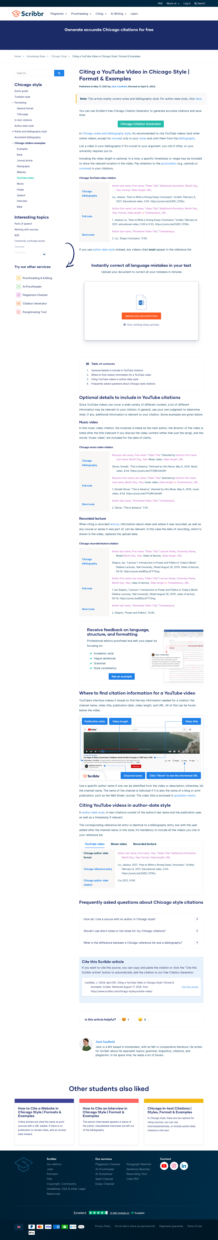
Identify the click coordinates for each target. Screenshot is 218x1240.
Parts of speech (23, 223)
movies (116, 138)
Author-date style (24, 125)
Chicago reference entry (98, 869)
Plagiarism (57, 13)
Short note (88, 234)
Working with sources (26, 229)
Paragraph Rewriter (139, 1164)
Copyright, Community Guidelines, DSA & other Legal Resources (66, 1188)
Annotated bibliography (27, 137)
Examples (22, 148)
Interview (22, 200)
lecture (114, 524)
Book (19, 154)
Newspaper (23, 166)
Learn (134, 13)
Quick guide (21, 90)
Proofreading (80, 13)
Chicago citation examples (29, 143)
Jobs (50, 1169)
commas (84, 168)
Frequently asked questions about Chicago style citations (123, 383)
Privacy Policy (103, 1226)
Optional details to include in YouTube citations (117, 370)
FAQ (160, 3)
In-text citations (23, 120)
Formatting (20, 102)
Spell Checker (104, 1179)
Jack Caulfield (119, 86)
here (198, 98)
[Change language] (18, 1227)
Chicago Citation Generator (141, 124)
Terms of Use (194, 1226)
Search (201, 3)
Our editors (54, 1164)
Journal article (25, 160)
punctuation (168, 163)
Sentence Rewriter (138, 1169)
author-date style (104, 249)
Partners (52, 1174)
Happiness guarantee (171, 1226)
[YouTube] (164, 1166)
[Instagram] (174, 1166)
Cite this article (190, 987)
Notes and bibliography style (30, 131)
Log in (187, 3)
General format (25, 108)
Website (21, 172)
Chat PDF (133, 1179)
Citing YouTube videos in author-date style (114, 379)
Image (20, 189)
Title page (22, 114)
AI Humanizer (104, 1174)
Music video (119, 844)
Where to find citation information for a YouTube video (121, 374)
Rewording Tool (137, 1174)
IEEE (16, 235)
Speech (21, 195)
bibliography (187, 138)
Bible (19, 206)
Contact (165, 1158)
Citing (100, 13)
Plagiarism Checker (107, 1164)
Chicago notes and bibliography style (106, 133)
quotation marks (184, 795)
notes (142, 138)
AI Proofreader (104, 1169)
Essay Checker (104, 1184)
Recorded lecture (145, 844)
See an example (122, 676)
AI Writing (117, 13)
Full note (87, 216)
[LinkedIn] (184, 1166)
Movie (20, 183)
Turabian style (22, 96)
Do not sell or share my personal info (135, 1226)
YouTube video (25, 177)
